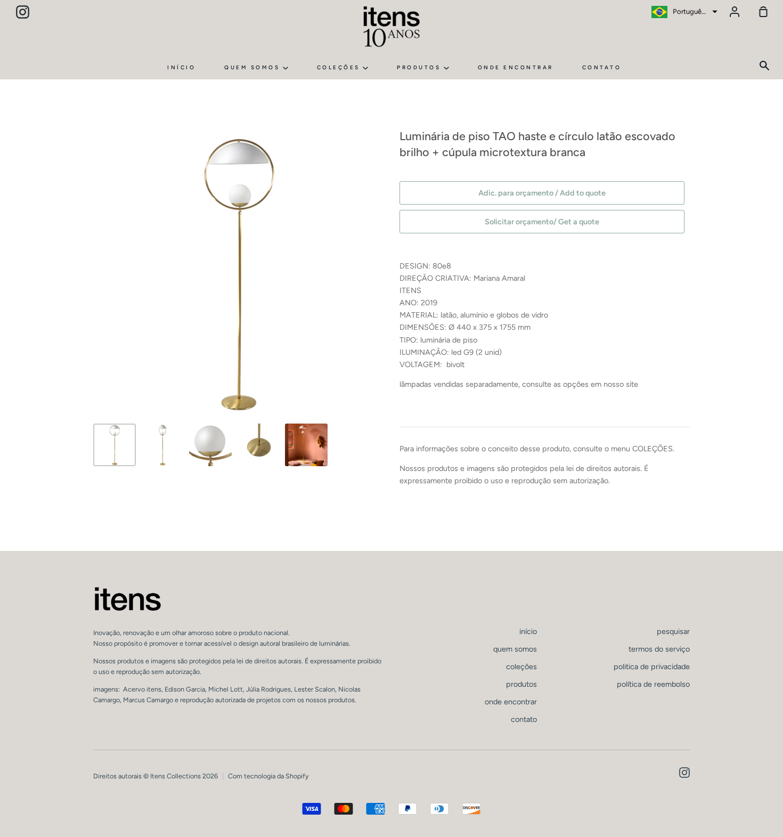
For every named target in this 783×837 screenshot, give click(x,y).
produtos (420, 67)
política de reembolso (653, 684)
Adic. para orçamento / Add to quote (542, 193)
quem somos (253, 67)
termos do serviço (659, 649)
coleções (340, 67)
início (181, 67)
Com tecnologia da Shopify (268, 776)
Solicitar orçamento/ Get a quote (542, 221)
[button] (683, 12)
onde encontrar (515, 67)
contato (602, 67)
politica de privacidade (652, 666)
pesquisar (673, 631)
